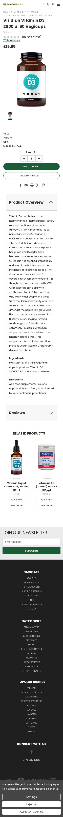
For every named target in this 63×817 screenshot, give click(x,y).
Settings (31, 797)
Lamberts (32, 714)
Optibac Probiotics (31, 692)
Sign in (25, 604)
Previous (4, 460)
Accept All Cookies (31, 811)
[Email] (26, 185)
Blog (31, 600)
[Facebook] (20, 185)
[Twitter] (37, 185)
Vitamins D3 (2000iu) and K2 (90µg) (46, 486)
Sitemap (32, 608)
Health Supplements (31, 649)
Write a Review (11, 40)
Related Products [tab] (29, 433)
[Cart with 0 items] (53, 4)
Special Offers (31, 627)
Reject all (31, 804)
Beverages (31, 640)
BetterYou (31, 722)
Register (37, 604)
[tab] (31, 202)
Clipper (31, 727)
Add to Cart (16, 505)
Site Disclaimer (32, 586)
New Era (31, 705)
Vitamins (31, 653)
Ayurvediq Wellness (31, 701)
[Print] (32, 185)
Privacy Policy (31, 582)
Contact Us (31, 595)
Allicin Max (31, 718)
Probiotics (31, 657)
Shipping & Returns (32, 591)
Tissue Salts (31, 666)
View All (31, 731)
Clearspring (31, 696)
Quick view (16, 499)
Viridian (31, 688)
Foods (31, 644)
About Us (31, 578)
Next (59, 460)
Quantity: (31, 152)
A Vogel (31, 709)
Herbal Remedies (31, 662)
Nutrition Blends (31, 635)
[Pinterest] (43, 185)
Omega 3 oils (31, 631)
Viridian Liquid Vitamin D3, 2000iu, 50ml (16, 486)
